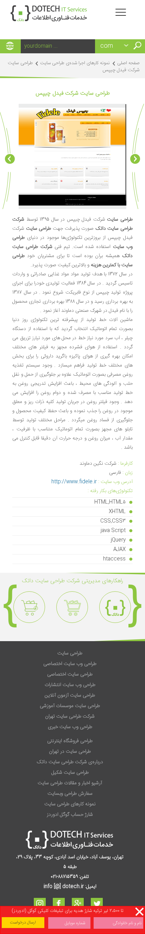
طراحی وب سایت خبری (70, 727)
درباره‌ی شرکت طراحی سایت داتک (70, 762)
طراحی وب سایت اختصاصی (69, 664)
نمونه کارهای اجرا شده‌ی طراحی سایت (75, 63)
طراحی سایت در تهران (70, 751)
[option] (115, 607)
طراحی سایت (69, 653)
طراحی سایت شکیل (70, 772)
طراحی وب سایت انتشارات (70, 685)
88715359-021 (64, 877)
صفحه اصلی (128, 63)
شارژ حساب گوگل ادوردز (70, 815)
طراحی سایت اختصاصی (70, 674)
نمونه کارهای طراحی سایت (70, 804)
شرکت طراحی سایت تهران (70, 716)
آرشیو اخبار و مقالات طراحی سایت (70, 783)
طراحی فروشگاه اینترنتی (70, 741)
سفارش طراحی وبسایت (70, 793)
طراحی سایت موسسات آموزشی (70, 706)
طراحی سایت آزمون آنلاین (70, 695)
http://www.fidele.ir (74, 482)
